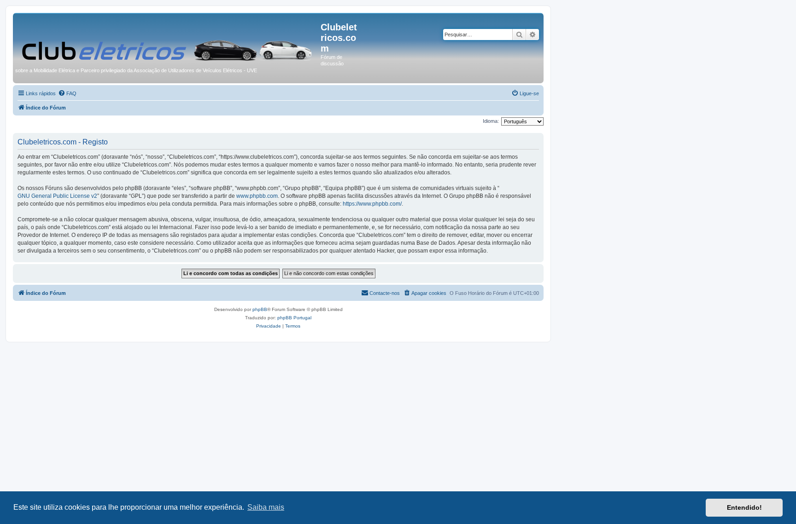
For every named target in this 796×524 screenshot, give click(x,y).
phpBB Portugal (294, 317)
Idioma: (491, 121)
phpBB (259, 309)
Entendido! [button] (744, 507)
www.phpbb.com (257, 196)
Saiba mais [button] (265, 507)
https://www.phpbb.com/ (372, 204)
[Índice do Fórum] (168, 39)
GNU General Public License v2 (57, 196)
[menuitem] (67, 93)
